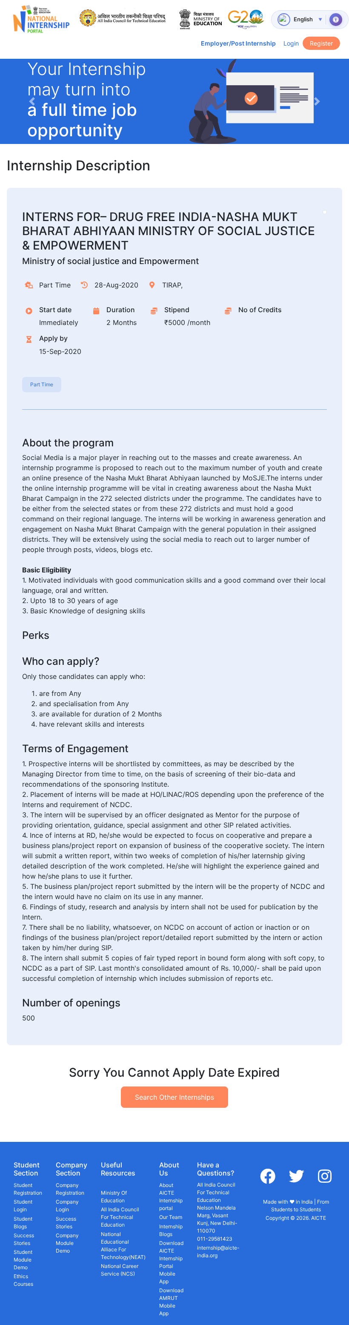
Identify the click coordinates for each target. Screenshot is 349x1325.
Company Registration (70, 1189)
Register (321, 43)
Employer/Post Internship (238, 43)
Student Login (23, 1206)
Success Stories (24, 1239)
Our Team (170, 1217)
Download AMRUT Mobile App (171, 1301)
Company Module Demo (67, 1243)
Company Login (67, 1206)
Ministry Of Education (114, 1197)
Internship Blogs (171, 1230)
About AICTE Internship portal (171, 1196)
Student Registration (28, 1189)
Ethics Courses (23, 1280)
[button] (32, 101)
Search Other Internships (174, 1097)
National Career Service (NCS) (119, 1270)
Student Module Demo (23, 1259)
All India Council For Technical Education (120, 1217)
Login (291, 43)
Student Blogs (23, 1223)
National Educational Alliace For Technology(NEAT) (123, 1245)
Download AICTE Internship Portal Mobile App (171, 1262)
